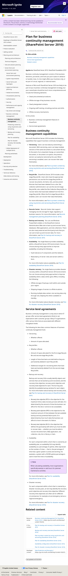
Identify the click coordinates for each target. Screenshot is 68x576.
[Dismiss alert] (64, 3)
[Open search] (59, 15)
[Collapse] (22, 29)
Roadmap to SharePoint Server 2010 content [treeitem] (13, 41)
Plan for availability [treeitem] (13, 137)
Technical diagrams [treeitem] (11, 61)
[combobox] (12, 33)
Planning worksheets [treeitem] (11, 153)
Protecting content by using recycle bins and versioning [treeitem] (14, 127)
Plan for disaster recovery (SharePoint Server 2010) (50, 547)
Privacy (41, 572)
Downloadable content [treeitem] (10, 45)
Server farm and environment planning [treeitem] (13, 74)
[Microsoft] (3, 15)
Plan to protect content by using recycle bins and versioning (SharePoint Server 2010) (47, 168)
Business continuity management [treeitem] (14, 120)
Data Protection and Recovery (43, 550)
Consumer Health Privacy (53, 572)
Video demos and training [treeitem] (11, 176)
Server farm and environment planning (39, 31)
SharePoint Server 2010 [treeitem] (10, 37)
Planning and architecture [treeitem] (13, 58)
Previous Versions (16, 572)
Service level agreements (34, 60)
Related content (32, 62)
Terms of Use (5, 575)
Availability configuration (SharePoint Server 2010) (50, 544)
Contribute (33, 572)
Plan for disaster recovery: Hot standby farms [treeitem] (14, 143)
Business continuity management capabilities (40, 57)
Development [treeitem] (7, 157)
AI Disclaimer (5, 572)
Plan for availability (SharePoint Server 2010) (48, 540)
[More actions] (65, 31)
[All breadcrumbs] (27, 31)
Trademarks (14, 575)
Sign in (64, 15)
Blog (25, 572)
